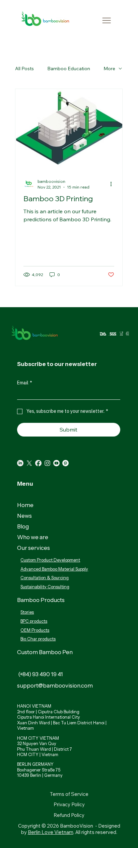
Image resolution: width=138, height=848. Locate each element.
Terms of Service (69, 794)
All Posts (24, 69)
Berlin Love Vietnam (50, 832)
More (109, 69)
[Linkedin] (20, 463)
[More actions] (113, 184)
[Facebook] (38, 463)
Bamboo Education (68, 69)
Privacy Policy (69, 804)
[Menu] (106, 20)
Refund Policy (69, 815)
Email (24, 383)
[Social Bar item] (29, 463)
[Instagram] (47, 463)
